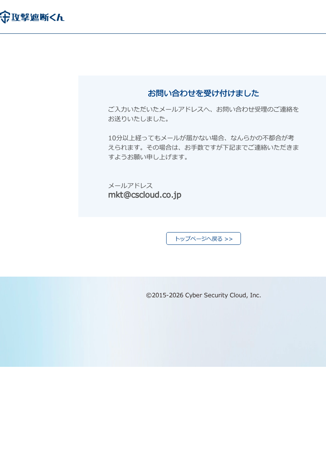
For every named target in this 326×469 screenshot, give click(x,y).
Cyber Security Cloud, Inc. (223, 295)
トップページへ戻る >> (204, 239)
